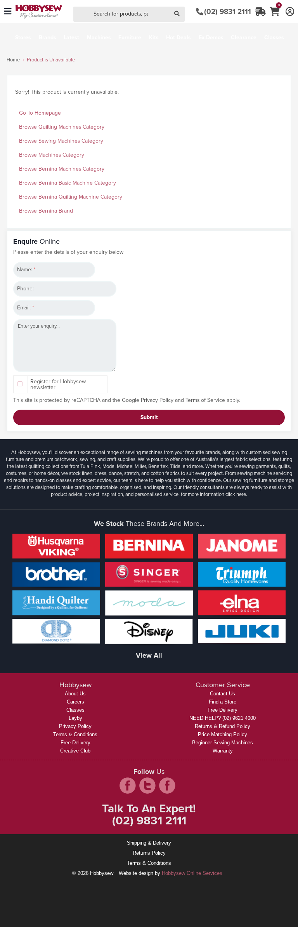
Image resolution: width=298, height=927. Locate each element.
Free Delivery (75, 742)
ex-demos (211, 37)
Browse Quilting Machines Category (61, 127)
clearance (243, 37)
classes (274, 37)
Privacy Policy (157, 400)
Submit (149, 417)
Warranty (223, 751)
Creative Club (75, 751)
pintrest (167, 785)
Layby (75, 718)
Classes (75, 710)
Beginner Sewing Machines (222, 742)
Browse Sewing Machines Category (61, 141)
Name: (26, 269)
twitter (147, 785)
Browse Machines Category (51, 155)
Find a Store (222, 702)
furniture (129, 37)
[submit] (177, 14)
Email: (25, 308)
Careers (75, 702)
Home (13, 59)
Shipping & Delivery (149, 843)
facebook (128, 785)
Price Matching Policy (222, 734)
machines (99, 37)
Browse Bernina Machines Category (61, 169)
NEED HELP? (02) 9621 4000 (222, 718)
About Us (75, 694)
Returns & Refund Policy (222, 726)
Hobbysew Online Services (192, 873)
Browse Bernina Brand (46, 211)
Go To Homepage (40, 113)
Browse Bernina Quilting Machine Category (70, 197)
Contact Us (222, 694)
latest (71, 37)
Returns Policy (149, 853)
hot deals (178, 37)
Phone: (25, 289)
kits (154, 37)
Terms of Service (205, 400)
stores (23, 37)
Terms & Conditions (75, 734)
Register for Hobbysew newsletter (58, 384)
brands (47, 37)
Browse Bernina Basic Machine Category (67, 183)
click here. (236, 494)
